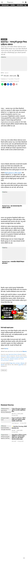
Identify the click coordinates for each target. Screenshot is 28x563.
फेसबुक (11, 363)
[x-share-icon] (5, 85)
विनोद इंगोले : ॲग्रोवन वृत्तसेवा (10, 76)
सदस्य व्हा (6, 348)
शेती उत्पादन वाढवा (5, 5)
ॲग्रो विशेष (13, 5)
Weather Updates (14, 358)
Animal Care (6, 358)
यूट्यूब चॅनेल (20, 364)
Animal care (4, 370)
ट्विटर (14, 363)
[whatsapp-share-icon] (2, 85)
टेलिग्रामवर (22, 363)
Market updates (20, 357)
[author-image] (2, 76)
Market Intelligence (11, 357)
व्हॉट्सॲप (2, 364)
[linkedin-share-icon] (11, 85)
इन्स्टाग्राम (18, 363)
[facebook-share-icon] (8, 85)
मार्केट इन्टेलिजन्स (20, 5)
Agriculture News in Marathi (15, 354)
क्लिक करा (24, 351)
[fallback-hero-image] (6, 411)
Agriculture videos (5, 355)
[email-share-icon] (14, 85)
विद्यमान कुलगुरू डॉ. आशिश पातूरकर (13, 172)
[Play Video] (14, 312)
